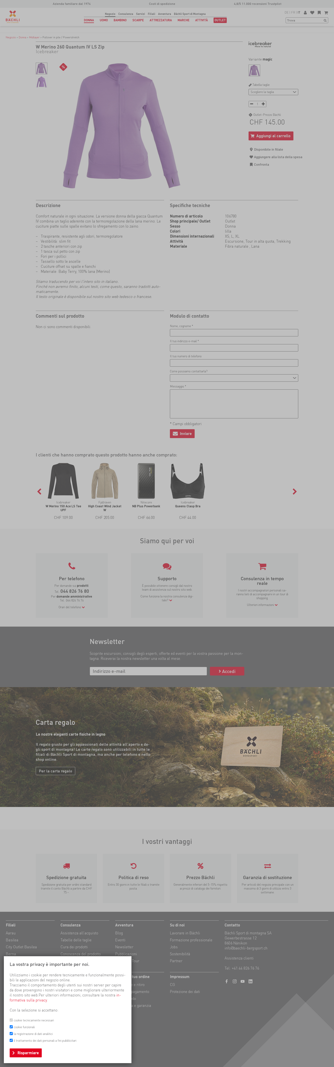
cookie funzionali (24, 1027)
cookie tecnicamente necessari (34, 1020)
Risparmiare (28, 1053)
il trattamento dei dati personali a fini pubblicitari (45, 1040)
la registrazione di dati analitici (33, 1034)
